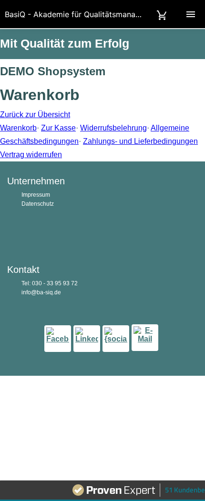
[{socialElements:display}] (115, 338)
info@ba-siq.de (41, 292)
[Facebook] (57, 338)
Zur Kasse (58, 128)
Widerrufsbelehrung (113, 128)
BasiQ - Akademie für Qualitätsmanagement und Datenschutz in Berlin (105, 14)
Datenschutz (37, 203)
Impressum (35, 194)
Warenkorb (18, 128)
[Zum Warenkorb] (162, 14)
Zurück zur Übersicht (35, 114)
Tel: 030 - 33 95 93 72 (49, 283)
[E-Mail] (145, 337)
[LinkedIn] (86, 338)
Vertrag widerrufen (31, 154)
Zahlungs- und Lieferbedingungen (140, 141)
